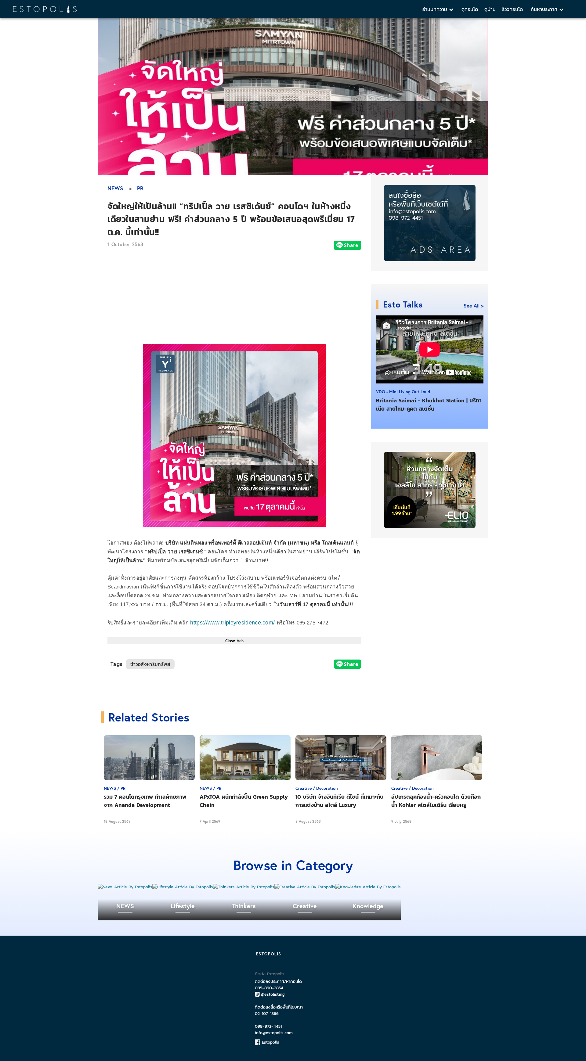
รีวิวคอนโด (512, 9)
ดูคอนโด (469, 9)
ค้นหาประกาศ (545, 9)
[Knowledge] (368, 887)
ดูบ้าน (490, 9)
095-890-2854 (269, 988)
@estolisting (273, 994)
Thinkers (244, 906)
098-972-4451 (268, 1026)
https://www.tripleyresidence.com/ (232, 623)
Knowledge (368, 906)
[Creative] (304, 887)
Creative (305, 906)
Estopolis (269, 1042)
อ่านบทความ (435, 9)
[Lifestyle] (182, 887)
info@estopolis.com (274, 1033)
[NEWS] (125, 887)
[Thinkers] (243, 887)
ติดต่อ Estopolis (269, 974)
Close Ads (234, 641)
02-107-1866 (267, 1013)
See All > (473, 305)
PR (140, 188)
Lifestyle (183, 906)
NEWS (115, 188)
